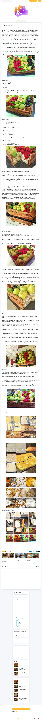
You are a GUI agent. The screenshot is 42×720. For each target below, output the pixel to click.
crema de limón (18, 40)
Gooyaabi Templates (17, 718)
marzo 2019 (18, 623)
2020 (16, 607)
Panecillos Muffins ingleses (19, 618)
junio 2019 (17, 620)
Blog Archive (24, 678)
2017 (16, 627)
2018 (16, 626)
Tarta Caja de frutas (18, 616)
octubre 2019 (18, 611)
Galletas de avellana (22, 672)
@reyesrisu (34, 48)
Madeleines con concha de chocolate (6, 559)
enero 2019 (18, 625)
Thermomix (25, 27)
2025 (16, 602)
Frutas (17, 27)
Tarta (22, 27)
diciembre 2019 (18, 609)
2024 (16, 603)
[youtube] (38, 1)
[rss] (36, 1)
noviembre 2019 (18, 610)
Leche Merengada (18, 615)
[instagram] (35, 1)
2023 (16, 604)
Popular (17, 678)
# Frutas (10, 551)
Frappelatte (17, 617)
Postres (20, 27)
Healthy (13, 711)
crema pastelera (8, 42)
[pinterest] (40, 1)
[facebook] (31, 1)
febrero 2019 (18, 624)
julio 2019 (17, 619)
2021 (16, 606)
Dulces (15, 27)
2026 (16, 601)
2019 (16, 608)
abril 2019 (17, 622)
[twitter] (29, 1)
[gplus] (33, 1)
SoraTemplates (6, 718)
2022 (16, 605)
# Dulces (6, 551)
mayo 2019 (18, 621)
